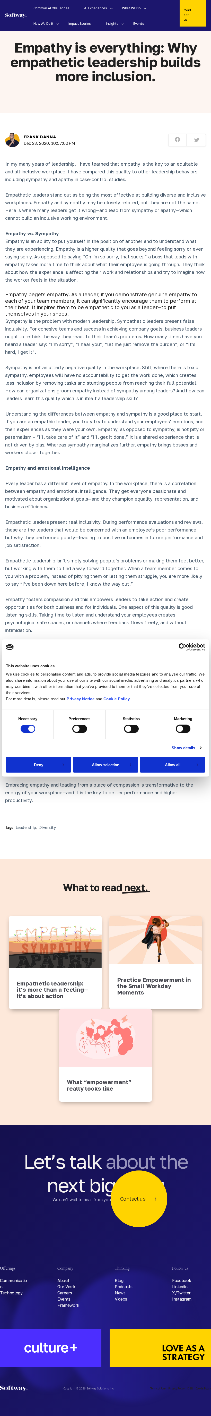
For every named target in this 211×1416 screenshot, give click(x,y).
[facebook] (178, 140)
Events (138, 23)
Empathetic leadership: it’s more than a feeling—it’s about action (52, 989)
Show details (183, 748)
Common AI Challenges (51, 8)
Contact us (187, 14)
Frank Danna (40, 137)
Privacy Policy (176, 1388)
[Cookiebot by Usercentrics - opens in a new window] (182, 647)
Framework (68, 1305)
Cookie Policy (116, 698)
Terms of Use (158, 1388)
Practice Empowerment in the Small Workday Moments (154, 986)
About (63, 1280)
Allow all (172, 764)
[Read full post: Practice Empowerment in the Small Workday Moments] (155, 940)
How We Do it (43, 23)
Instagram (181, 1299)
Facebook (181, 1280)
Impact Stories (79, 23)
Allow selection (105, 764)
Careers (64, 1292)
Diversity (47, 827)
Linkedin (179, 1286)
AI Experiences (95, 8)
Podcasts (123, 1286)
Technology (11, 1292)
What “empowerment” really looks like (99, 1085)
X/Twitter (181, 1292)
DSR (190, 1388)
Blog (119, 1280)
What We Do (131, 8)
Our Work (66, 1286)
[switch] (79, 729)
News (120, 1292)
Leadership (26, 827)
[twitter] (197, 140)
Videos (121, 1299)
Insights (112, 23)
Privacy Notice (80, 698)
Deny (38, 764)
